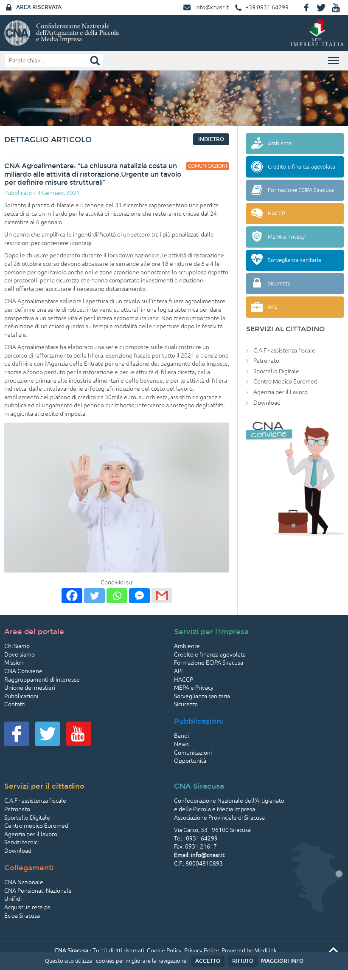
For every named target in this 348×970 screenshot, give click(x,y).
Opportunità (190, 760)
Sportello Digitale (276, 371)
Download (267, 402)
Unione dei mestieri (29, 687)
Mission (14, 662)
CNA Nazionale (23, 882)
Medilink (265, 950)
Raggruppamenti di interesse (42, 679)
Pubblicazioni (21, 696)
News (181, 744)
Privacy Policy (201, 950)
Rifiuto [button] (242, 961)
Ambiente (187, 646)
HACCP (183, 679)
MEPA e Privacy (193, 687)
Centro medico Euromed (36, 825)
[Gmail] (162, 595)
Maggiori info (282, 961)
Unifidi (13, 898)
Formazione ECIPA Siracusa (208, 662)
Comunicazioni (193, 752)
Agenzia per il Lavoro (280, 392)
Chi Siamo (17, 646)
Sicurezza (186, 704)
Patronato (266, 360)
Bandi (181, 735)
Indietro (211, 139)
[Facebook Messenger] (139, 595)
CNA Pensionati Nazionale (38, 890)
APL (179, 671)
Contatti (14, 704)
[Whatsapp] (117, 595)
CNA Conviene (23, 671)
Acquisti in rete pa (27, 907)
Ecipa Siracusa (22, 915)
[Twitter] (94, 595)
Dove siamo (19, 654)
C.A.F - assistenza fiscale (284, 350)
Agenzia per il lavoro (30, 834)
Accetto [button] (207, 961)
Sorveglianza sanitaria (202, 696)
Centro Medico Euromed (285, 381)
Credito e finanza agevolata (210, 654)
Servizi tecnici (21, 842)
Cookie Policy (164, 950)
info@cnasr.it (212, 7)
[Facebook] (72, 595)
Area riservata (39, 7)
